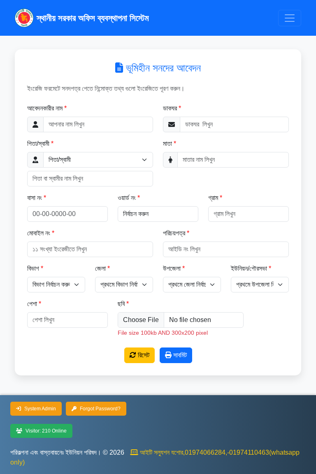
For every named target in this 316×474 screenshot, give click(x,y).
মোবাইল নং (38, 233)
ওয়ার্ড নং (127, 197)
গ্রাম (213, 197)
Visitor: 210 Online (45, 431)
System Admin (39, 409)
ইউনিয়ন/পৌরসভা (249, 268)
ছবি (121, 303)
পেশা (32, 303)
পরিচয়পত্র (175, 233)
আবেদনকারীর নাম (45, 108)
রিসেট (142, 355)
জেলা (100, 268)
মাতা (167, 143)
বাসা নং (34, 197)
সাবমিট (179, 355)
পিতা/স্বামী (38, 143)
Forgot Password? (100, 409)
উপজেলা (172, 268)
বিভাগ (33, 268)
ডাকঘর (170, 108)
